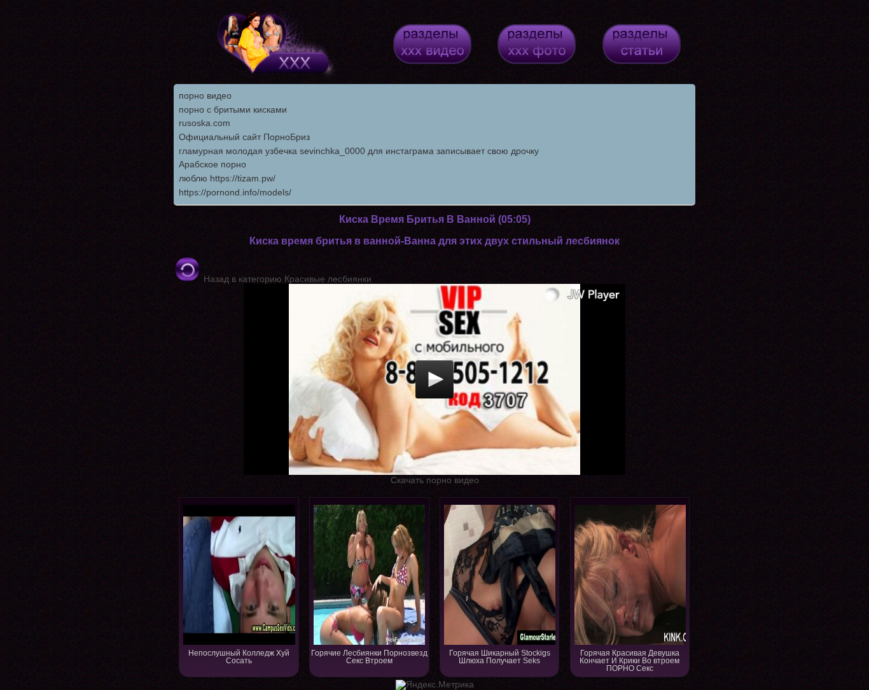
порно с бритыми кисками (233, 109)
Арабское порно (212, 164)
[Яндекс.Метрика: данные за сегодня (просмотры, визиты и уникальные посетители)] (435, 685)
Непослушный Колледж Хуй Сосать (238, 657)
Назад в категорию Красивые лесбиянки (286, 279)
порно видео (205, 95)
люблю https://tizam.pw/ (227, 178)
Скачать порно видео (435, 480)
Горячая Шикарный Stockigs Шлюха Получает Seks (499, 657)
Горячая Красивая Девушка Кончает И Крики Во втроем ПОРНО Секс (629, 661)
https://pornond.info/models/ (235, 192)
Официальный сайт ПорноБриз (244, 137)
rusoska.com (204, 123)
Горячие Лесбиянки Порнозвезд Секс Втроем (369, 657)
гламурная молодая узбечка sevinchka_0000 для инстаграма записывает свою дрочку (359, 151)
